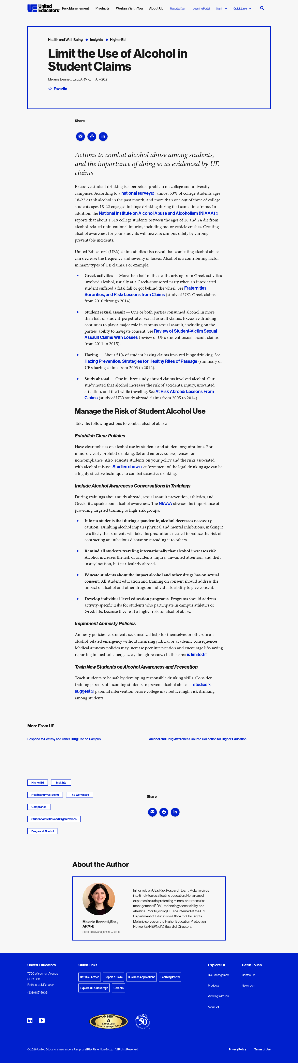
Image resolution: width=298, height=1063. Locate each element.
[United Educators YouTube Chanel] (42, 1020)
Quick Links (241, 8)
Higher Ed (37, 782)
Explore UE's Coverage (94, 988)
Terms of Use (262, 1049)
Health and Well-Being (45, 795)
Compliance (38, 807)
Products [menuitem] (102, 8)
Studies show (126, 466)
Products (213, 985)
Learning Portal (201, 8)
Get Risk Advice (89, 977)
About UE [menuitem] (156, 8)
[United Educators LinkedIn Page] (29, 1020)
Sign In (219, 8)
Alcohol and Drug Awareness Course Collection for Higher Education (198, 739)
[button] (80, 136)
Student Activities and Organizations (54, 819)
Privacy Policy (237, 1049)
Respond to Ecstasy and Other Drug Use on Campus (64, 739)
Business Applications (141, 977)
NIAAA (165, 503)
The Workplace (79, 795)
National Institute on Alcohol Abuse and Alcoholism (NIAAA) (157, 213)
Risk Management (218, 975)
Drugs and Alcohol (42, 831)
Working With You (218, 996)
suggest (82, 691)
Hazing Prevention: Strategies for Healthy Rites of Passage (141, 361)
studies (200, 684)
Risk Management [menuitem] (75, 8)
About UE (213, 1006)
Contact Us (248, 975)
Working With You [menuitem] (129, 8)
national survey (136, 193)
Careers (119, 988)
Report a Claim (178, 8)
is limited (195, 654)
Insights (61, 782)
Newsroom (248, 985)
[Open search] (262, 8)
